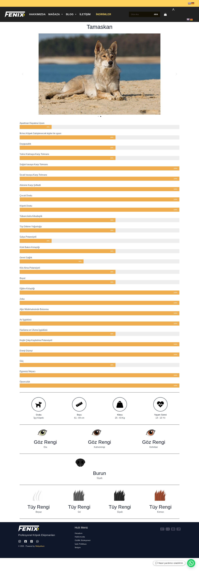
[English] (189, 3)
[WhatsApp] (37, 541)
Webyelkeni (39, 546)
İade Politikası (81, 544)
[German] (192, 3)
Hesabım (78, 533)
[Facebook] (25, 541)
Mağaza (54, 14)
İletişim (85, 14)
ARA (156, 14)
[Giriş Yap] (182, 9)
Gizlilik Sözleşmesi (82, 540)
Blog (70, 14)
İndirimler (103, 14)
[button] (22, 74)
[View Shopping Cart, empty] (165, 14)
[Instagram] (19, 541)
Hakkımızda (37, 14)
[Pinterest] (31, 541)
